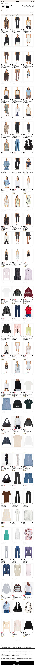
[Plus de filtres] (2, 10)
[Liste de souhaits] (33, 1)
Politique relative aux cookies (15, 655)
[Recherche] (3, 1)
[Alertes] (31, 1)
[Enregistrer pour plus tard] (11, 30)
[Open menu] (1, 1)
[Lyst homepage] (17, 1)
